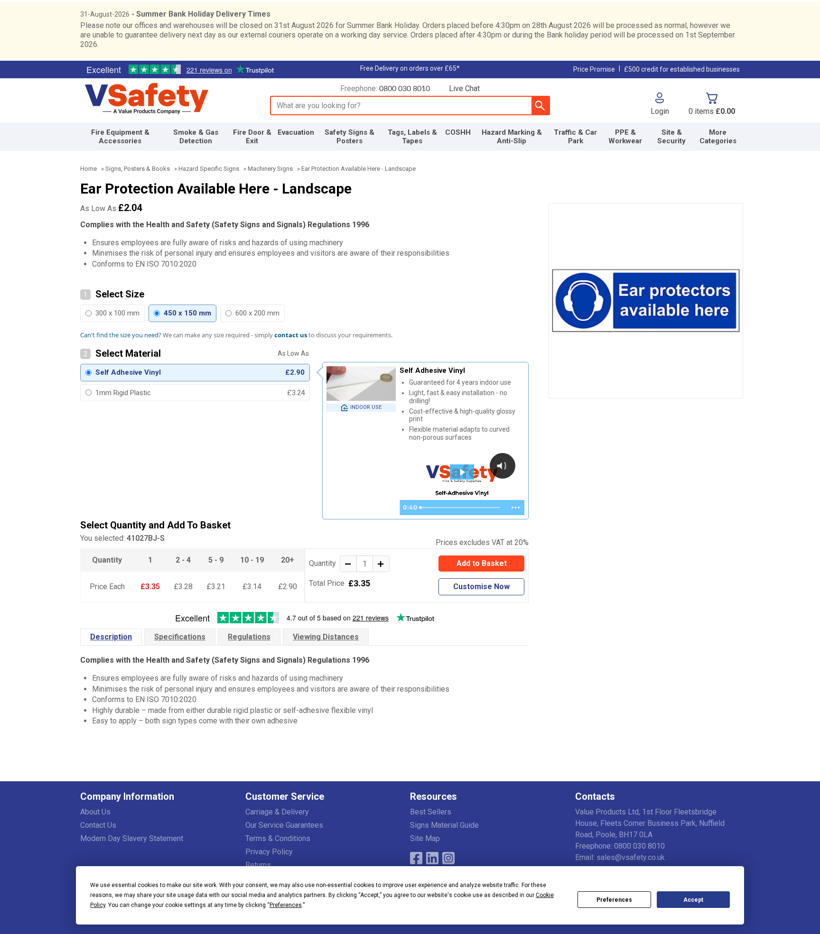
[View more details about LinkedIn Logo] (432, 858)
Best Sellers (430, 811)
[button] (660, 103)
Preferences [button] (286, 905)
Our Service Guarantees (284, 825)
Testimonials (180, 69)
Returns (258, 864)
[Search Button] (540, 105)
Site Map (425, 838)
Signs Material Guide (444, 825)
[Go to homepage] (166, 99)
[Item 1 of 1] (646, 300)
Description (111, 636)
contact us (290, 335)
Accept (693, 900)
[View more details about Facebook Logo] (416, 858)
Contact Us (98, 825)
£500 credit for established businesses (682, 69)
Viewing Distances (326, 636)
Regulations (249, 636)
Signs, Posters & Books (137, 168)
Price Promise (594, 69)
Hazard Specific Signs (208, 168)
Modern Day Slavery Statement (131, 838)
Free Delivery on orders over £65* (410, 68)
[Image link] (448, 858)
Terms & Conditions (277, 838)
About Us (95, 811)
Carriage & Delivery (277, 811)
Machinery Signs (270, 168)
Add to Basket (482, 563)
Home (88, 168)
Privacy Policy (269, 851)
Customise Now (481, 586)
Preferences (614, 900)
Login (660, 111)
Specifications (179, 636)
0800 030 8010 (404, 88)
